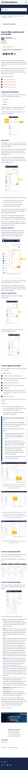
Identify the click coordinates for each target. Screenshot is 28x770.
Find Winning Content (7, 17)
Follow (3, 42)
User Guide (10, 16)
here (5, 707)
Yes (11, 732)
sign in (5, 747)
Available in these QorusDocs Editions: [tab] (12, 49)
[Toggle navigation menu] (26, 2)
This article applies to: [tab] (8, 46)
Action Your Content (18, 16)
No (17, 732)
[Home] (9, 2)
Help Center (3, 16)
